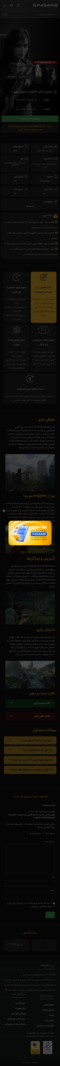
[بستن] (4, 511)
